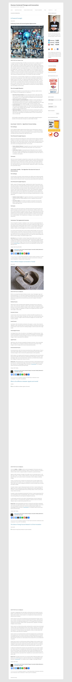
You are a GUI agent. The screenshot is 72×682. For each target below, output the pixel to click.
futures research (32, 671)
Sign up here (16, 249)
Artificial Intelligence (15, 257)
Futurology (30, 256)
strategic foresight (24, 257)
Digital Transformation (24, 256)
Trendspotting (13, 378)
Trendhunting (40, 257)
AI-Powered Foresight (16, 18)
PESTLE (31, 377)
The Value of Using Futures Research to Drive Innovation (26, 524)
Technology (38, 256)
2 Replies (12, 383)
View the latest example (52, 72)
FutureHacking (33, 364)
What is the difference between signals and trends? (24, 381)
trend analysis (29, 257)
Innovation (34, 256)
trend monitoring (34, 257)
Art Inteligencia (23, 378)
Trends (38, 377)
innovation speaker (51, 36)
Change (19, 256)
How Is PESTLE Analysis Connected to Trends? (23, 261)
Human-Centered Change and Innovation (25, 5)
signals (31, 520)
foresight (19, 257)
